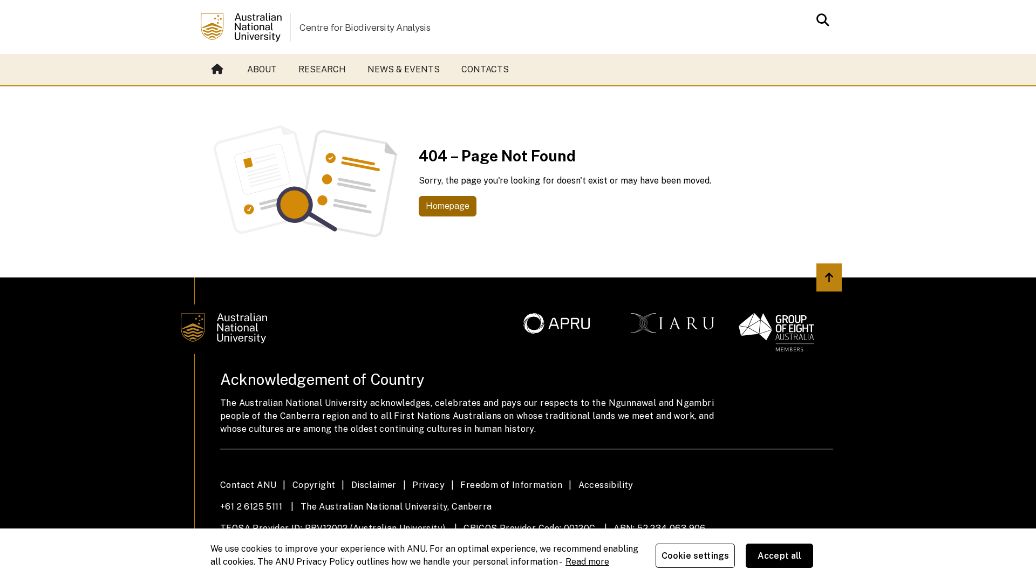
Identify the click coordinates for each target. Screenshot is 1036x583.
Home (218, 69)
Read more (587, 562)
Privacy (428, 485)
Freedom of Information (511, 485)
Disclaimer (374, 485)
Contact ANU (248, 485)
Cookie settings (695, 556)
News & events (403, 69)
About (262, 69)
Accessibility (605, 485)
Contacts (485, 69)
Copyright (314, 485)
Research (322, 69)
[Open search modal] (820, 20)
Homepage (447, 206)
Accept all (780, 556)
